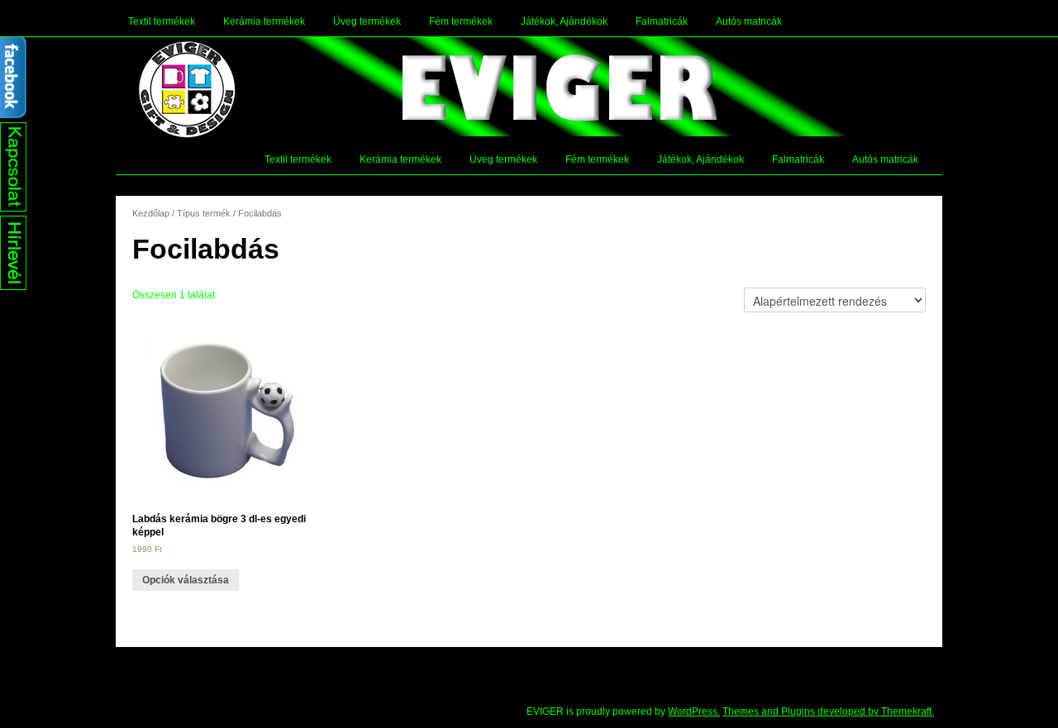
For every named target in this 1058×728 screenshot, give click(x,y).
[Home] (187, 89)
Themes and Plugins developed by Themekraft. (828, 711)
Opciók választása (185, 580)
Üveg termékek (367, 21)
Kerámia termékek (264, 21)
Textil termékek (161, 21)
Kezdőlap (150, 213)
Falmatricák (662, 21)
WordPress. (694, 711)
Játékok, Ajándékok (564, 21)
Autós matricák (749, 21)
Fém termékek (461, 21)
